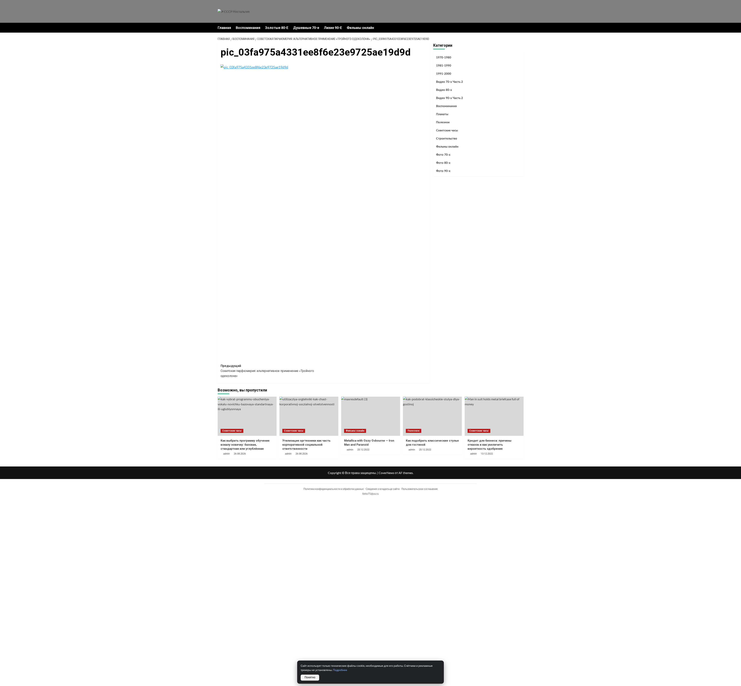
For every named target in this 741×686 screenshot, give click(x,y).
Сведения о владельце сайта (382, 488)
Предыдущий (267, 371)
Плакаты (442, 114)
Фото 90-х (443, 171)
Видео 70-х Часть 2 (449, 81)
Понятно (310, 677)
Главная (224, 28)
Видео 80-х (444, 90)
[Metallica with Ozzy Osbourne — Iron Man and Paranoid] (370, 416)
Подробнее (340, 670)
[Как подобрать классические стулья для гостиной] (432, 416)
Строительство (446, 138)
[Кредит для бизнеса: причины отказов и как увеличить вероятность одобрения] (494, 416)
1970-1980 (443, 57)
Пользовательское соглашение (419, 488)
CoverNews (386, 473)
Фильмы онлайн (360, 28)
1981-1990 (443, 65)
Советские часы (447, 130)
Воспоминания (248, 28)
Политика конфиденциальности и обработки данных (334, 488)
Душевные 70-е (306, 28)
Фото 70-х (443, 154)
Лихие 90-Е (333, 28)
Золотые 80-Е (276, 28)
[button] (521, 27)
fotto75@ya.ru (370, 493)
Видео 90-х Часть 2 (449, 98)
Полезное (443, 122)
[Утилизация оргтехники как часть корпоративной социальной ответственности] (308, 416)
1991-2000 (443, 73)
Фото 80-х (443, 162)
